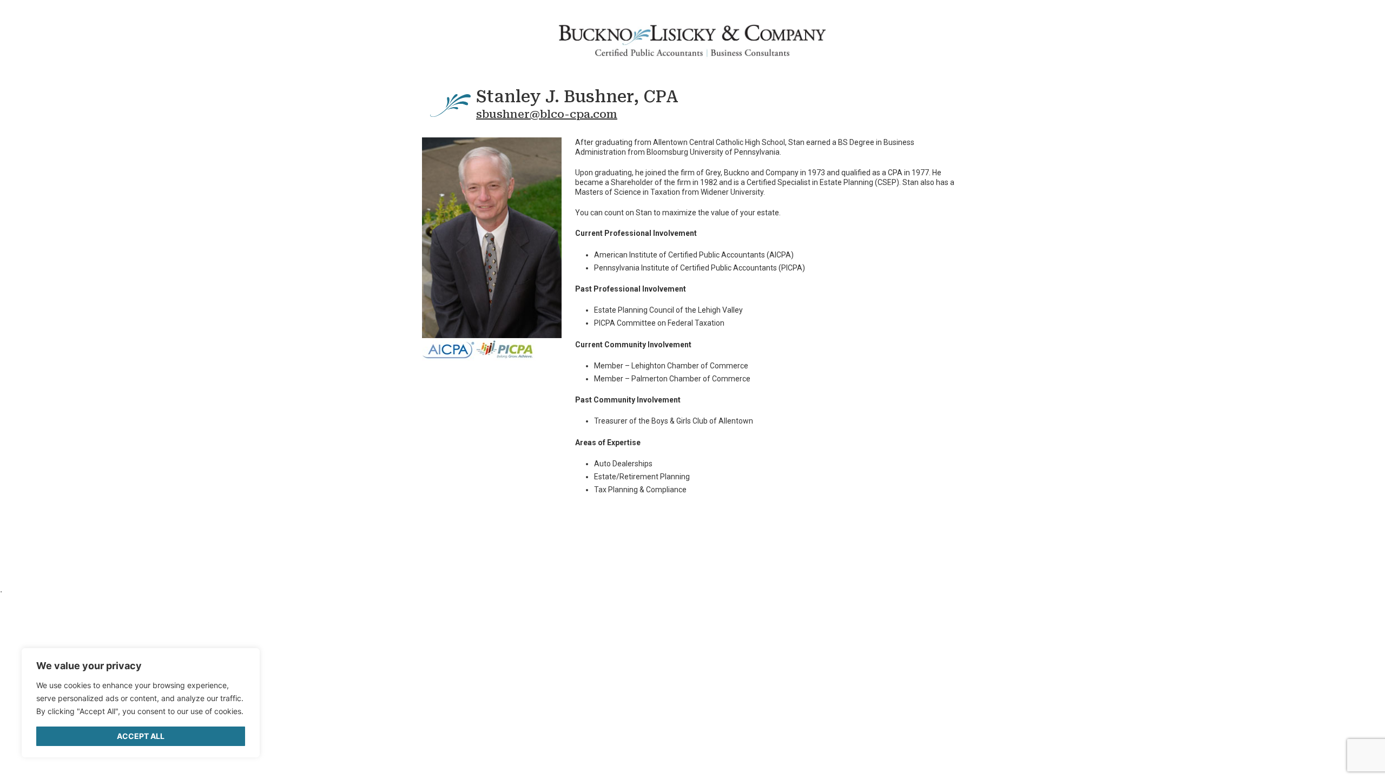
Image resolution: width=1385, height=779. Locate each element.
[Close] (243, 662)
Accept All (140, 736)
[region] (141, 702)
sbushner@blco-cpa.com (546, 114)
